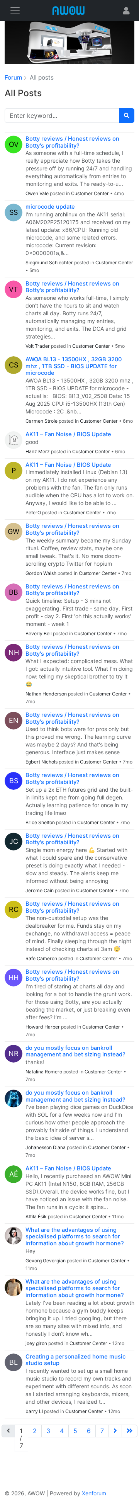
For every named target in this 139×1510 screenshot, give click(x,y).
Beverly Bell (39, 633)
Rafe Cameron (41, 958)
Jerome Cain (40, 890)
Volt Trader (38, 346)
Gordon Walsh (41, 573)
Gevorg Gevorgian (46, 1260)
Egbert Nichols (42, 762)
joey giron (36, 1343)
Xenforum (94, 1493)
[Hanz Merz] (13, 440)
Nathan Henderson (46, 694)
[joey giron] (13, 1287)
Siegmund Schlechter (49, 262)
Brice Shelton (40, 822)
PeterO (33, 512)
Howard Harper (43, 1027)
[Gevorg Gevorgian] (13, 1236)
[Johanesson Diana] (13, 1098)
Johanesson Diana (46, 1147)
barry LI (34, 1411)
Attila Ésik (36, 1216)
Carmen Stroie (42, 421)
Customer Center (90, 193)
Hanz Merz (38, 451)
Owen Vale (37, 193)
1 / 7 (21, 1438)
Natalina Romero (44, 1072)
